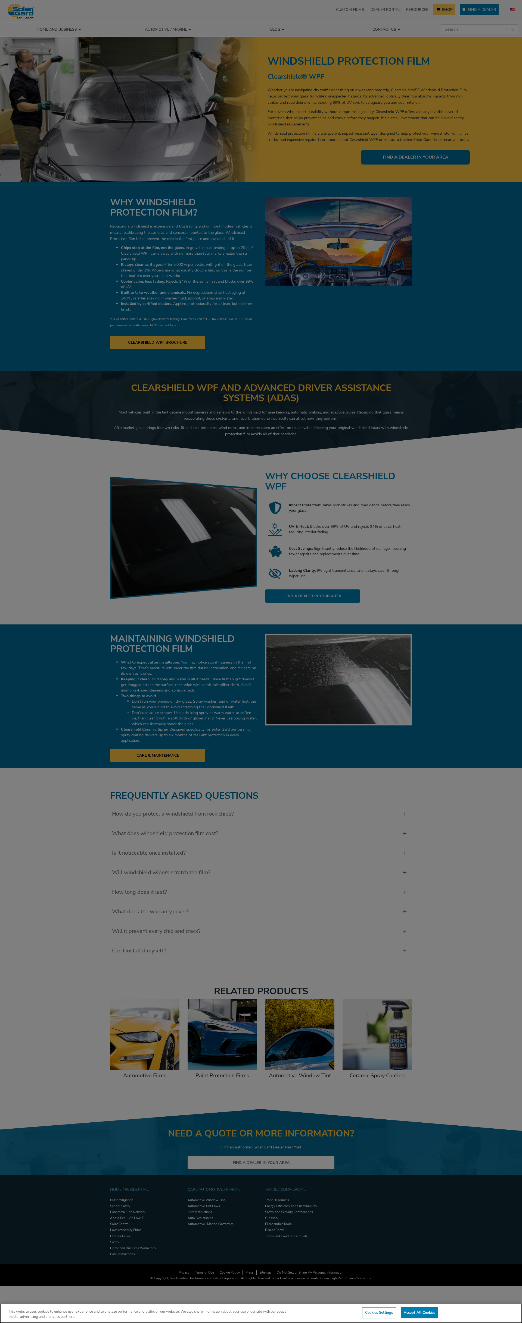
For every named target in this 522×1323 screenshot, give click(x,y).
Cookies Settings (379, 1312)
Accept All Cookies (419, 1312)
